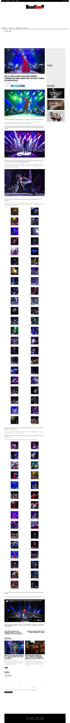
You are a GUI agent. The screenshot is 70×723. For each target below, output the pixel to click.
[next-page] (6, 667)
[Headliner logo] (35, 7)
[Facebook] (12, 86)
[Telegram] (19, 86)
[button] (65, 0)
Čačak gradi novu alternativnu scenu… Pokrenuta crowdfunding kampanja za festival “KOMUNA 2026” (34, 657)
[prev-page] (5, 667)
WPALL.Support (41, 719)
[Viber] (24, 86)
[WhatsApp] (17, 86)
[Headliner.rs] (5, 83)
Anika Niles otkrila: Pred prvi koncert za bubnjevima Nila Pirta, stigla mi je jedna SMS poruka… (55, 104)
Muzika (10, 31)
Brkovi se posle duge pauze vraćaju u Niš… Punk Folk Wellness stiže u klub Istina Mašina (14, 657)
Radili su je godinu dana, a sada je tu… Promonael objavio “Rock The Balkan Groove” (56, 116)
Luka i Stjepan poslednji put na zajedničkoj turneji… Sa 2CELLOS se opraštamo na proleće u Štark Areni (13, 632)
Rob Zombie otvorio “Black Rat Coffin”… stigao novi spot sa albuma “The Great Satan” (55, 93)
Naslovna (6, 31)
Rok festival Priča (8, 626)
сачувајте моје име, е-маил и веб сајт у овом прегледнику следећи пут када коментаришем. (21, 689)
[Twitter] (14, 86)
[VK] (21, 86)
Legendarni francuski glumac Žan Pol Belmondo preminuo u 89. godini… (36, 632)
